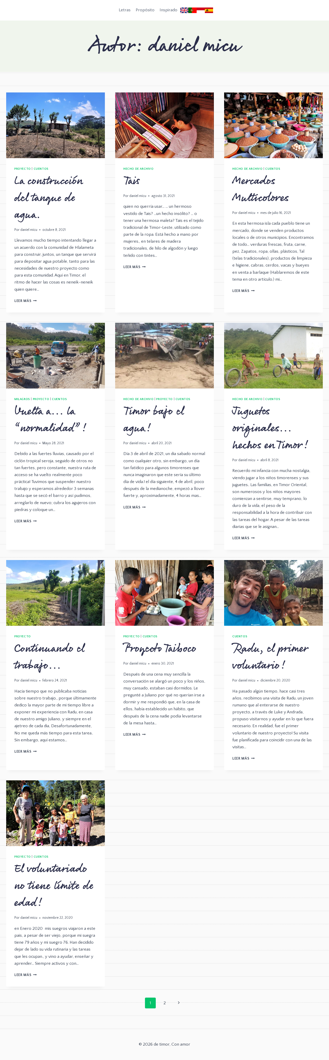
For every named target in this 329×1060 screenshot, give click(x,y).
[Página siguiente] (178, 1003)
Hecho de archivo (138, 169)
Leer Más (25, 301)
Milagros (22, 399)
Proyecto (22, 169)
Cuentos (41, 169)
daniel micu (28, 230)
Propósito (145, 10)
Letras (125, 10)
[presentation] (55, 125)
